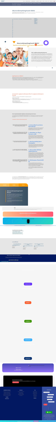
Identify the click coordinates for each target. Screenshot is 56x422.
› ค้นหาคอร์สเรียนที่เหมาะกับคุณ (4, 261)
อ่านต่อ (13, 247)
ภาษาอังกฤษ (21, 208)
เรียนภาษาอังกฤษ (30, 3)
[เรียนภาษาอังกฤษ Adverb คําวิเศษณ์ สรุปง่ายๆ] (39, 244)
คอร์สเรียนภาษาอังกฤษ (28, 1)
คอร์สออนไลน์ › (28, 284)
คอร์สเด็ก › (28, 302)
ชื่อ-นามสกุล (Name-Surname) (47, 391)
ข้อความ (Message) (45, 401)
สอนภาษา (21, 12)
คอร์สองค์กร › (28, 358)
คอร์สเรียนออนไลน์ (33, 1)
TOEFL (19, 3)
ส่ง (45, 404)
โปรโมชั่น (40, 1)
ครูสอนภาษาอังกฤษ (16, 208)
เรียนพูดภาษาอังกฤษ (16, 12)
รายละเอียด (4, 185)
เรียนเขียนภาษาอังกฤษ (21, 12)
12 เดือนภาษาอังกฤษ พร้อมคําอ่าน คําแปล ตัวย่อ (28, 246)
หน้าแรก (24, 1)
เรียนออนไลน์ (21, 209)
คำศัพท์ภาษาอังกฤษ (39, 3)
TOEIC (20, 3)
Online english (33, 12)
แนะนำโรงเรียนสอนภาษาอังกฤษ (33, 209)
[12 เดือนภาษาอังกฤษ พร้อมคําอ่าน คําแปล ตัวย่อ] (28, 244)
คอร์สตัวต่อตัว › (28, 339)
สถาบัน (43, 1)
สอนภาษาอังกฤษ (25, 208)
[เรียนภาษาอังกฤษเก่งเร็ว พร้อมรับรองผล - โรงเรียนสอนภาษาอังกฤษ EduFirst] (42, 254)
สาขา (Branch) (45, 399)
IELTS (17, 3)
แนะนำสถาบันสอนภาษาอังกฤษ (26, 209)
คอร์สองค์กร (37, 1)
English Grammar (29, 12)
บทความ (46, 1)
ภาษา (19, 208)
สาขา (48, 1)
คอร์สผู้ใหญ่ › (28, 321)
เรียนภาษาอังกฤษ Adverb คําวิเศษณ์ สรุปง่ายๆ (39, 246)
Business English (24, 12)
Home (12, 3)
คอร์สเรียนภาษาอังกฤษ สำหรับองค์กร (28, 345)
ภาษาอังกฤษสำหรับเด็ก (37, 12)
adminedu (14, 12)
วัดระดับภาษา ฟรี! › (15, 382)
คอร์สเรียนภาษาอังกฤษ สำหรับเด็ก (28, 289)
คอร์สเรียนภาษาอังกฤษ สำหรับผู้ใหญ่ (28, 308)
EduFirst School (51, 418)
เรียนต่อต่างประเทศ (35, 3)
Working (23, 3)
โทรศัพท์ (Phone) (45, 394)
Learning (15, 3)
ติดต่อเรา (51, 1)
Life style (25, 3)
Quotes (28, 3)
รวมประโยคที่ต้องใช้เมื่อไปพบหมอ (16, 245)
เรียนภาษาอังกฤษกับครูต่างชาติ (35, 208)
